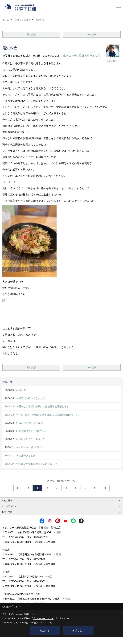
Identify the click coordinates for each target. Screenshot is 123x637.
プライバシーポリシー (43, 618)
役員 (97, 55)
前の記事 (31, 34)
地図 (58, 532)
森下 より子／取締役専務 (77, 55)
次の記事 (91, 34)
